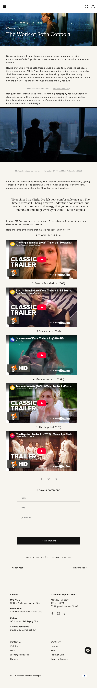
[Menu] (4, 6)
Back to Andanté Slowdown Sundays (48, 557)
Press (54, 650)
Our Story (56, 641)
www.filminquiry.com (61, 88)
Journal (54, 646)
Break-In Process (59, 659)
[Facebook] (52, 613)
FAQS (12, 650)
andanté (20, 676)
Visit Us (14, 646)
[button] (88, 650)
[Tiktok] (64, 613)
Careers (14, 659)
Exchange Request (19, 654)
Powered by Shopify (33, 676)
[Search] (86, 7)
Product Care (57, 654)
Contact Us (15, 641)
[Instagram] (58, 613)
